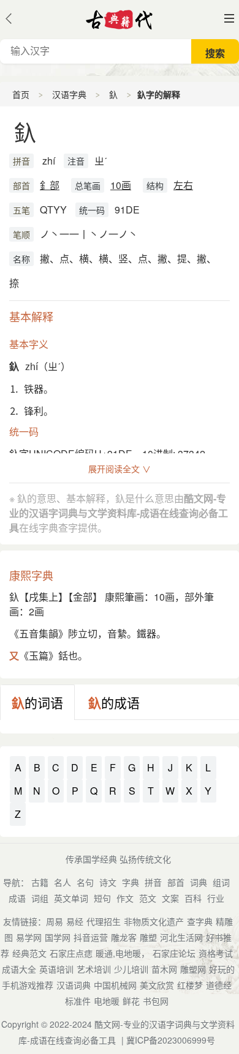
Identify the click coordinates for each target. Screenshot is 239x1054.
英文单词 (71, 898)
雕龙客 (124, 937)
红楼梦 (190, 985)
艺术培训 (94, 969)
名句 (85, 882)
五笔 (21, 210)
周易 (54, 921)
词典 (198, 882)
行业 (215, 898)
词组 (39, 898)
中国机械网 (115, 985)
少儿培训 (131, 969)
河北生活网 (181, 937)
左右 (183, 185)
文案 (170, 898)
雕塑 (148, 937)
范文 (147, 898)
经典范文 (29, 953)
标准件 (78, 1001)
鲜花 (131, 1001)
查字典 (200, 921)
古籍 (39, 882)
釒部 (49, 185)
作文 (125, 898)
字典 (130, 882)
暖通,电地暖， (123, 953)
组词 (221, 882)
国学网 (57, 937)
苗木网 (164, 969)
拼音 (21, 161)
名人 (62, 882)
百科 (193, 898)
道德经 (219, 985)
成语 (17, 898)
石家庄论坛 (174, 953)
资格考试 (216, 953)
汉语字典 (69, 94)
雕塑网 (193, 969)
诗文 (107, 882)
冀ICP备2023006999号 (170, 1040)
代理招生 (103, 921)
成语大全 (19, 969)
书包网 (156, 1001)
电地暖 (107, 1001)
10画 (120, 185)
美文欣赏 (157, 985)
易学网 (29, 937)
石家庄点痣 (71, 953)
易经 (74, 921)
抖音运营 (91, 937)
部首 (21, 185)
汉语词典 (73, 985)
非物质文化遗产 (154, 921)
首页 (20, 94)
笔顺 (21, 234)
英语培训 (56, 969)
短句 (102, 898)
